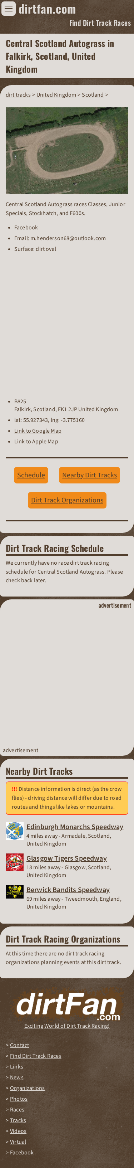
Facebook (26, 228)
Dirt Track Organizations (67, 500)
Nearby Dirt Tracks (89, 475)
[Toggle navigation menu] (8, 8)
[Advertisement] (67, 678)
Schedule (31, 475)
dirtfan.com (47, 8)
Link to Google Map (37, 431)
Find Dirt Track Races (100, 22)
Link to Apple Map (36, 442)
